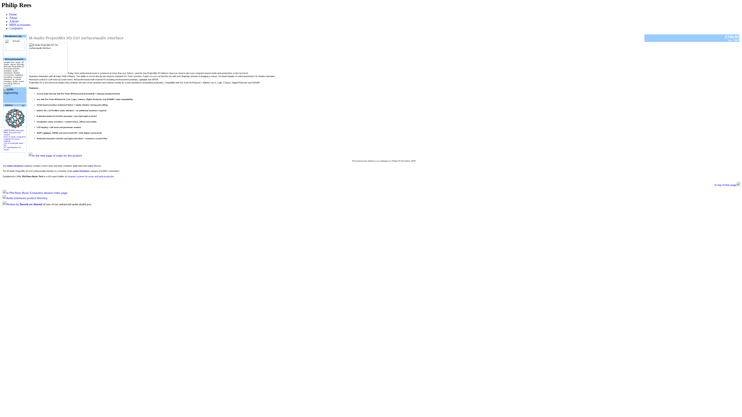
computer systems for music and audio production (90, 176)
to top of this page (726, 184)
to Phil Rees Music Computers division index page (36, 192)
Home (13, 14)
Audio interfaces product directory (27, 198)
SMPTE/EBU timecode (14, 130)
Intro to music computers (15, 137)
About (13, 17)
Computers (16, 28)
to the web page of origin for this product (57, 155)
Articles (14, 21)
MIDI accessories (20, 24)
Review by (24, 204)
